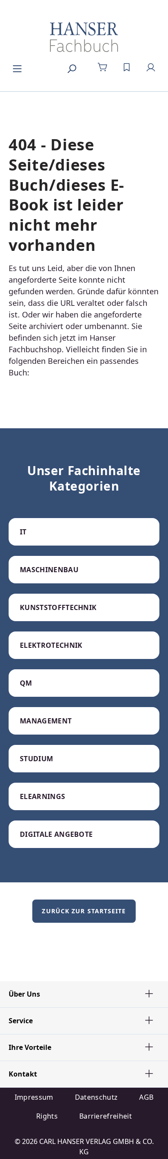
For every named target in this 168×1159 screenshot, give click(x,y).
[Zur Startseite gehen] (84, 37)
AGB (146, 1097)
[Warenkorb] (102, 67)
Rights (47, 1116)
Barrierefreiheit (105, 1116)
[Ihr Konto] (150, 67)
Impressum (34, 1097)
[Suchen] (71, 67)
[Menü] (17, 67)
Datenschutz (96, 1097)
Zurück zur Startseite (84, 911)
